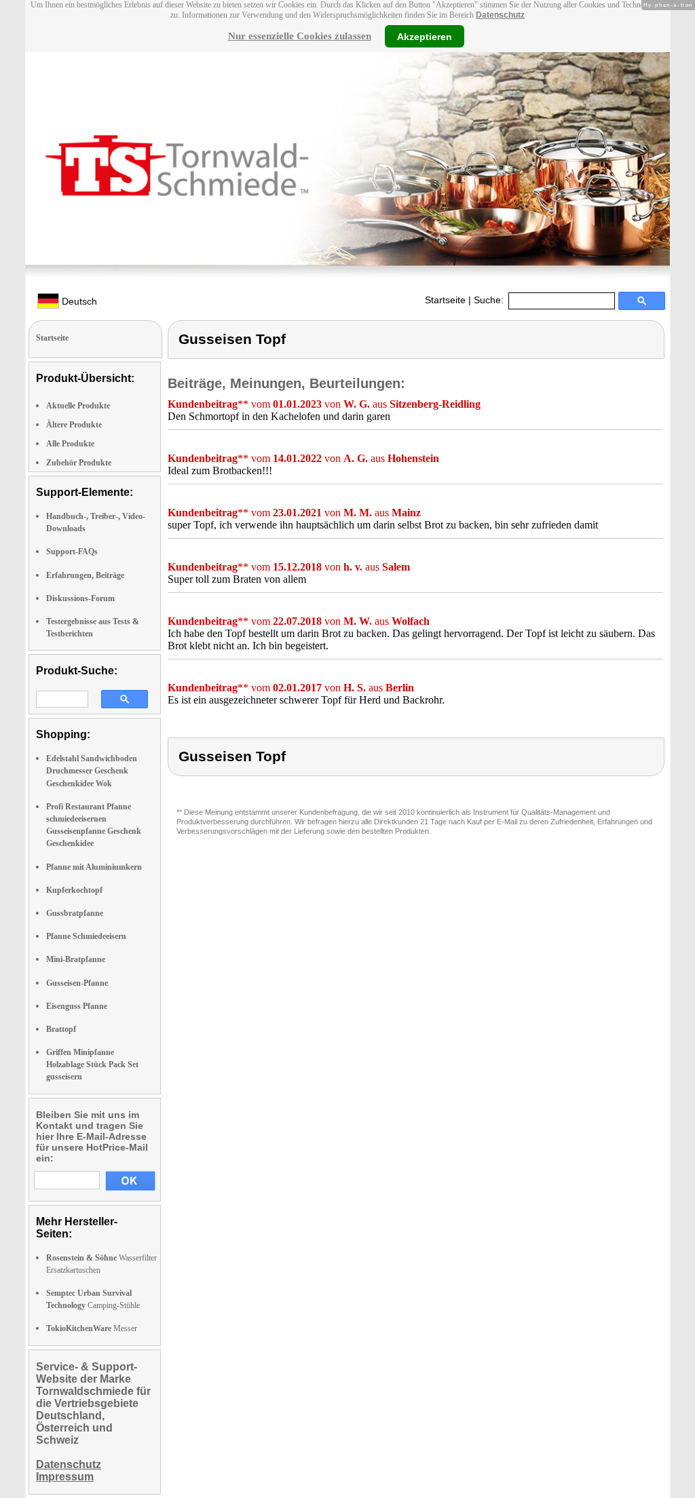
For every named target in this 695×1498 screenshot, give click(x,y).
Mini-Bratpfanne (75, 959)
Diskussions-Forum (80, 598)
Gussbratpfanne (74, 913)
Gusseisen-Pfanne (77, 983)
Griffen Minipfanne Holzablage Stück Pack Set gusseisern (92, 1064)
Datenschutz (500, 15)
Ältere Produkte (74, 424)
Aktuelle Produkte (78, 405)
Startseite (445, 299)
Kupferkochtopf (74, 890)
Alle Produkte (70, 443)
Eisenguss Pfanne (76, 1006)
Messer (91, 1328)
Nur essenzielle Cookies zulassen (299, 36)
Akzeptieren (424, 36)
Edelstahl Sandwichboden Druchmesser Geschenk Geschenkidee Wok (91, 771)
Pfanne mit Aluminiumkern (94, 867)
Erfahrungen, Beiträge (85, 575)
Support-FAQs (72, 551)
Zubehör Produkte (78, 462)
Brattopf (61, 1029)
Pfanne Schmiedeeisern (86, 936)
